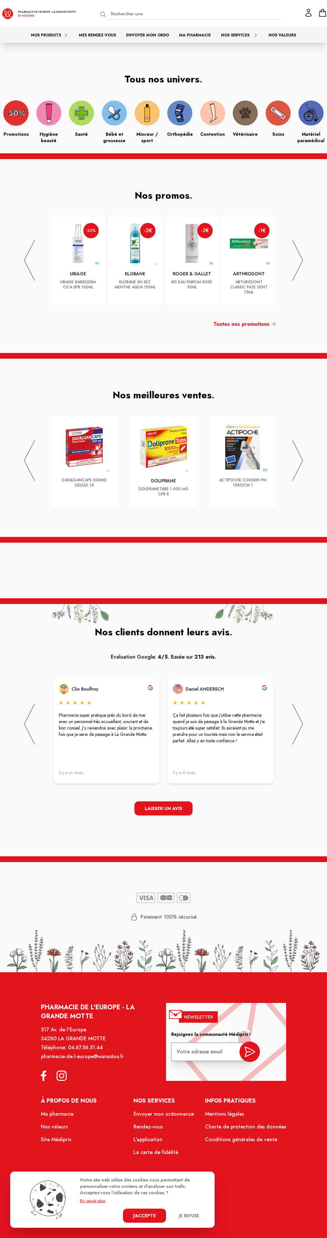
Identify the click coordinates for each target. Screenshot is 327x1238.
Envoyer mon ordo (147, 35)
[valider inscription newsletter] (250, 1052)
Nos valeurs (282, 35)
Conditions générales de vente (241, 1139)
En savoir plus (92, 1201)
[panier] (322, 12)
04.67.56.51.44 (85, 1047)
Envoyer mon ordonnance (163, 1114)
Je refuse (189, 1215)
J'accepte (144, 1215)
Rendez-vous (148, 1126)
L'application (148, 1139)
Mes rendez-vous (97, 35)
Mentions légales (224, 1114)
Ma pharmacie (195, 35)
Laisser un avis (163, 808)
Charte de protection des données (245, 1126)
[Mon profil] (308, 12)
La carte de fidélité (155, 1152)
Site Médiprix (56, 1139)
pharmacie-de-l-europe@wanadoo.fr (82, 1056)
